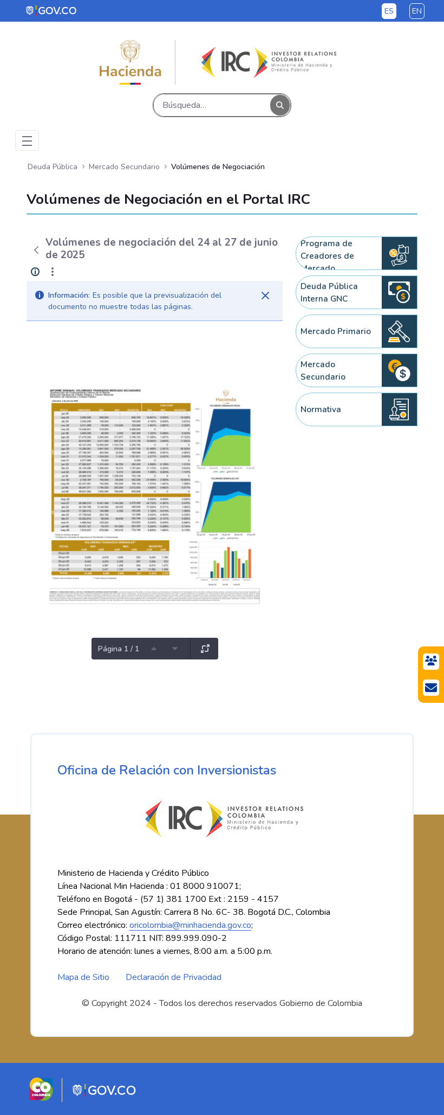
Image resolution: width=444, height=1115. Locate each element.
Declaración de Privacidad (173, 977)
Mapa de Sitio (83, 977)
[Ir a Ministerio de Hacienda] (130, 62)
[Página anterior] (154, 648)
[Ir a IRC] (266, 62)
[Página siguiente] (175, 648)
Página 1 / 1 (118, 649)
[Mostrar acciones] (52, 271)
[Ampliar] (205, 648)
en (417, 11)
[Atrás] (36, 250)
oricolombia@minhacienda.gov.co (190, 925)
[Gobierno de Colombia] (51, 10)
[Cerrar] (265, 295)
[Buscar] (280, 105)
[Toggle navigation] (27, 140)
